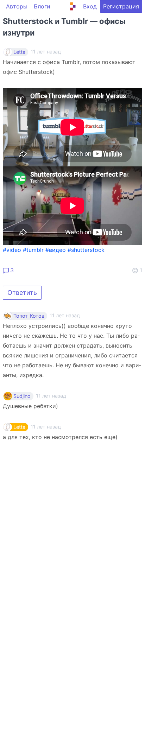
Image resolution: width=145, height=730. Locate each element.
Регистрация (121, 6)
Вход (90, 6)
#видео (55, 249)
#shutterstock (86, 249)
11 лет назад (65, 315)
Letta (19, 52)
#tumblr (33, 249)
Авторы (16, 6)
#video (12, 249)
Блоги (42, 6)
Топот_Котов (28, 316)
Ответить (22, 292)
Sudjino (22, 396)
